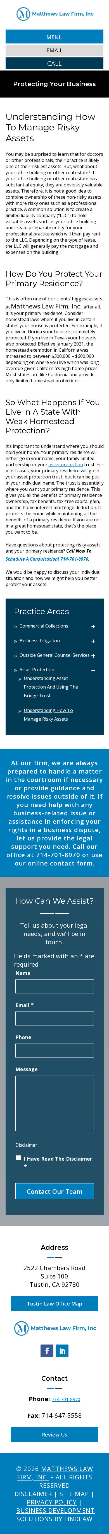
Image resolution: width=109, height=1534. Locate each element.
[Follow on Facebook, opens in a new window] (47, 1351)
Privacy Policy (52, 1502)
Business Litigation (40, 641)
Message (26, 1069)
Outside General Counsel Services (55, 655)
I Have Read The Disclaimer (58, 1163)
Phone (23, 1037)
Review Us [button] (54, 1434)
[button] (54, 37)
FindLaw (78, 1518)
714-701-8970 (74, 559)
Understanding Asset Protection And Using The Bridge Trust (51, 687)
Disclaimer (26, 1145)
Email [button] (54, 50)
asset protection (66, 464)
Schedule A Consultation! (32, 559)
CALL (54, 63)
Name (22, 973)
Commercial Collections (44, 626)
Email (24, 1005)
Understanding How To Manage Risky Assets (48, 714)
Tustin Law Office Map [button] (54, 1303)
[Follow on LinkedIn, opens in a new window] (62, 1351)
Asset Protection (37, 670)
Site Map (74, 1493)
